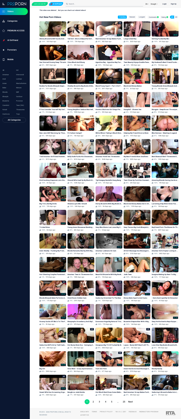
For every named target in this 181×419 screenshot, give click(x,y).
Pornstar (19, 101)
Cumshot (5, 105)
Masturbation (21, 83)
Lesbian (19, 79)
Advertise (84, 415)
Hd (17, 70)
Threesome (20, 110)
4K (3, 70)
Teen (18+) (20, 105)
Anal (4, 79)
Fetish (4, 110)
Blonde (5, 92)
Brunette (5, 101)
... (118, 401)
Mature (18, 88)
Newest (132, 17)
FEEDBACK (133, 412)
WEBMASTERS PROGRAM (148, 412)
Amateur (5, 75)
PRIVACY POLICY (106, 412)
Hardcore (6, 114)
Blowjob (5, 96)
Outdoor (19, 96)
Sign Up (173, 4)
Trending (122, 17)
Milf (17, 92)
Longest (142, 17)
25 (124, 401)
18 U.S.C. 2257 (120, 412)
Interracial (20, 75)
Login (164, 4)
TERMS (94, 412)
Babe (4, 88)
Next (130, 401)
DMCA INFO (84, 412)
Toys (18, 114)
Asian (4, 83)
